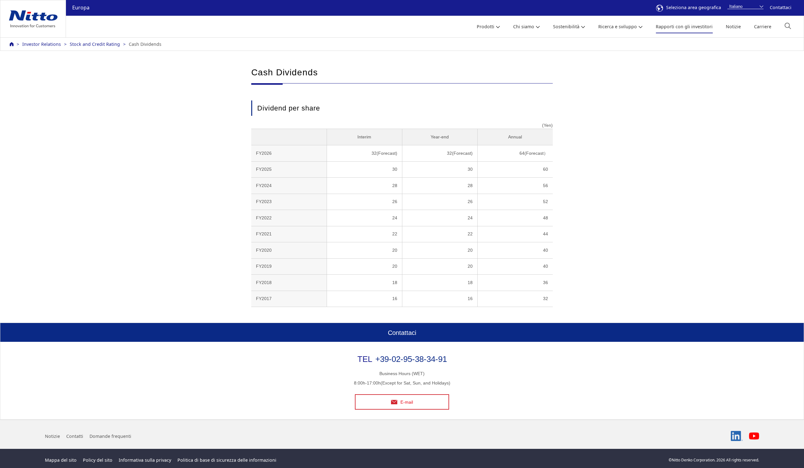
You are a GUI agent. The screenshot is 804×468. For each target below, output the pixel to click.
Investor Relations (41, 44)
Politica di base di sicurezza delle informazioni (226, 460)
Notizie (733, 27)
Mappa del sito (61, 460)
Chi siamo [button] (523, 27)
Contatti (74, 436)
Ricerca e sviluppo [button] (617, 27)
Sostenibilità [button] (566, 27)
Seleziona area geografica (693, 7)
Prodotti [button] (485, 27)
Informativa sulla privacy (145, 460)
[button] (788, 25)
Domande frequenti (110, 436)
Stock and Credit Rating (95, 44)
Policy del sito (97, 460)
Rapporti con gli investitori (684, 27)
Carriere (762, 27)
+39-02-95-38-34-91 (411, 359)
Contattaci (780, 7)
